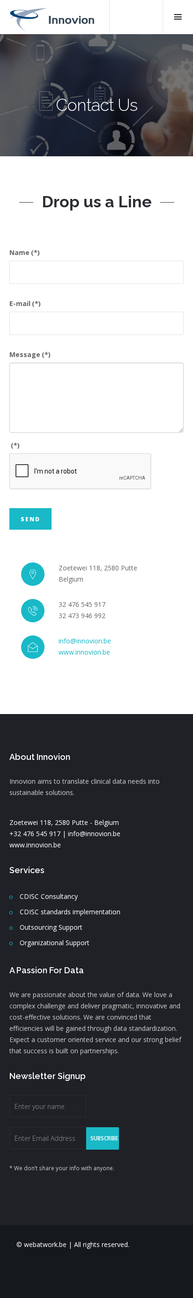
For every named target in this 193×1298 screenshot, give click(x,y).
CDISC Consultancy (49, 896)
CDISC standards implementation (70, 911)
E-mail (25, 303)
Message (30, 354)
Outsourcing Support (51, 927)
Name (24, 252)
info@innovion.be (85, 640)
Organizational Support (54, 942)
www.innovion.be (84, 652)
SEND (30, 519)
